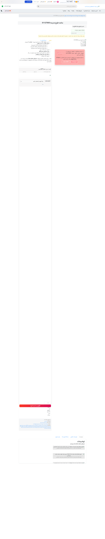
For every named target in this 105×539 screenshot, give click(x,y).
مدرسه (30, 427)
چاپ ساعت (32, 425)
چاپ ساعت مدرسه (43, 426)
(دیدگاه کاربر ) (43, 40)
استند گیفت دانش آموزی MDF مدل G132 (61, 513)
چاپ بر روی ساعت (40, 425)
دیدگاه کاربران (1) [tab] (65, 437)
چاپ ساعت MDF (28, 425)
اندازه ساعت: (47, 81)
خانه (100, 11)
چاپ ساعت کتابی (48, 426)
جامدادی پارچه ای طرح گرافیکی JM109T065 (27, 513)
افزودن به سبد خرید (35, 406)
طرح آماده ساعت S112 (34, 427)
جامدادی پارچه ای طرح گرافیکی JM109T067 (44, 487)
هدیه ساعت (49, 428)
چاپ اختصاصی (87, 11)
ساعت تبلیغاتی (23, 426)
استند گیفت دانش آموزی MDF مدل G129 (44, 513)
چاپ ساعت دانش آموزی (23, 425)
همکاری (64, 11)
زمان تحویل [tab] (57, 437)
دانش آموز (45, 421)
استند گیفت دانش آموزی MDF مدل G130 (78, 487)
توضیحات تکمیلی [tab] (74, 437)
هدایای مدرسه (27, 427)
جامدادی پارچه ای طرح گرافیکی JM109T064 (61, 487)
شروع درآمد (74, 61)
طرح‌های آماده (79, 11)
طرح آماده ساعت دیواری (68, 15)
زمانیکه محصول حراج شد (79, 30)
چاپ (43, 425)
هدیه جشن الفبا (23, 427)
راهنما (73, 11)
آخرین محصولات (94, 11)
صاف (43, 84)
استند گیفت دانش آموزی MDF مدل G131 (78, 513)
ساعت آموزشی (27, 426)
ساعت (33, 426)
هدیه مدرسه (45, 428)
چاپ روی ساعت (36, 425)
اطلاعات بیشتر (66, 61)
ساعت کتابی (42, 427)
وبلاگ (69, 11)
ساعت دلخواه (46, 427)
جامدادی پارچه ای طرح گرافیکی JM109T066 (27, 487)
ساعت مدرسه (39, 427)
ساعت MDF (31, 426)
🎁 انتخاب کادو (8, 11)
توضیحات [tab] (81, 437)
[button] (2, 6)
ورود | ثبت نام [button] (7, 6)
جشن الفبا (45, 422)
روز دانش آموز (42, 422)
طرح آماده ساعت (76, 15)
